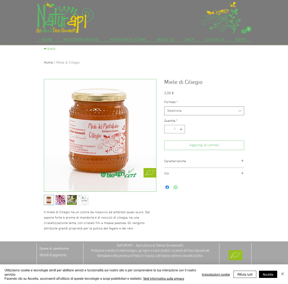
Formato (171, 102)
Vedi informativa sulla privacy (163, 278)
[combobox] (204, 110)
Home (48, 62)
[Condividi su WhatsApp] (175, 187)
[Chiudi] (282, 274)
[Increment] (181, 129)
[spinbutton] (175, 129)
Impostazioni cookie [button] (216, 274)
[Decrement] (168, 129)
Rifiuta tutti (244, 274)
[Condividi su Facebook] (167, 187)
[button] (246, 29)
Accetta (268, 274)
